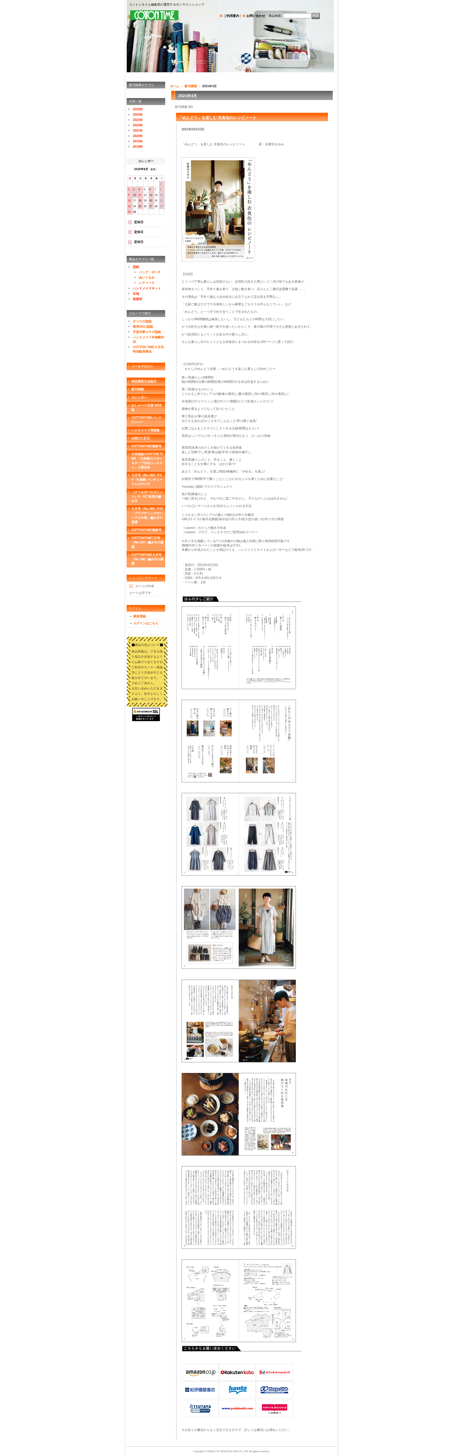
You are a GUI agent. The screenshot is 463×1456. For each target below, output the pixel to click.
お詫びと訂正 (140, 438)
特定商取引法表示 (144, 381)
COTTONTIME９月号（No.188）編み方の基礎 (147, 559)
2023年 (138, 120)
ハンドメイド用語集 (145, 430)
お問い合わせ (255, 16)
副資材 (137, 299)
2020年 (138, 136)
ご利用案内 (231, 16)
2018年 (138, 146)
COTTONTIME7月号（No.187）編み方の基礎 (147, 542)
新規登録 (139, 616)
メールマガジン (142, 366)
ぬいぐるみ (147, 277)
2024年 (138, 114)
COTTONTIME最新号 (146, 446)
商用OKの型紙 (143, 326)
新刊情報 (137, 389)
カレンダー (139, 397)
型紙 (136, 267)
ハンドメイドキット (147, 288)
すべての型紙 (142, 321)
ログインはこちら (145, 623)
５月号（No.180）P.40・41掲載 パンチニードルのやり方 (147, 479)
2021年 (138, 130)
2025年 (138, 109)
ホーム (174, 86)
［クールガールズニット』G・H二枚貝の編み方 (147, 496)
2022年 (138, 125)
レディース (147, 283)
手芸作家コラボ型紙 (147, 332)
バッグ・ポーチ (150, 272)
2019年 (138, 141)
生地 (136, 293)
